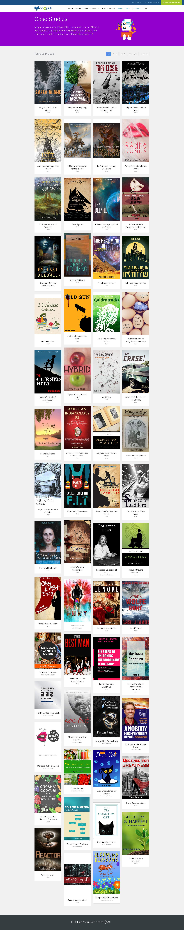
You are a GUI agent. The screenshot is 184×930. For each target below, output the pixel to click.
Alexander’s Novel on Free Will (77, 738)
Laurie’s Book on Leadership (106, 685)
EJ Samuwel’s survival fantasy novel (77, 167)
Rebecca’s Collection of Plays (106, 571)
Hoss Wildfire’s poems (136, 455)
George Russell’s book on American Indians (77, 454)
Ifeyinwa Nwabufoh (48, 568)
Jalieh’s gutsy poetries (77, 900)
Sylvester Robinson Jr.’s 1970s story (135, 398)
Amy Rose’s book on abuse (48, 108)
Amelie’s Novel (77, 626)
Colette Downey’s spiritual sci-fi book (106, 225)
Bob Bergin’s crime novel (136, 283)
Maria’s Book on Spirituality (136, 859)
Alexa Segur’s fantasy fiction (106, 340)
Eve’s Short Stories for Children (106, 792)
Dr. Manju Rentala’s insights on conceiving (136, 340)
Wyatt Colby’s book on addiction (48, 510)
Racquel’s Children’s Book (106, 898)
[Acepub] (43, 8)
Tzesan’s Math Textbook (77, 844)
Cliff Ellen (106, 397)
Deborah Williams (77, 280)
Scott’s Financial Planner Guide (136, 745)
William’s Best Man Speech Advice (77, 680)
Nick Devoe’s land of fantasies (48, 225)
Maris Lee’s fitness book (77, 511)
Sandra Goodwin (48, 341)
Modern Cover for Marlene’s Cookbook (48, 817)
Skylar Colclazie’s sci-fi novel (77, 395)
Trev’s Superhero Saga (136, 803)
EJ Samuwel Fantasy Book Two (106, 167)
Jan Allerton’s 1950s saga (136, 512)
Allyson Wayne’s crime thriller (136, 108)
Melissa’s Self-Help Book (48, 766)
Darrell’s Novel (136, 628)
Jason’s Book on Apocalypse (77, 568)
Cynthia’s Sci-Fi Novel (106, 842)
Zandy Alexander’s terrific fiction (136, 167)
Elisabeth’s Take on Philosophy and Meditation (135, 687)
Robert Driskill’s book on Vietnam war (106, 108)
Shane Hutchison (47, 454)
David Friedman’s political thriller (48, 167)
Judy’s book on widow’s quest (106, 454)
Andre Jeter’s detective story (77, 337)
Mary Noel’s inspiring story (77, 108)
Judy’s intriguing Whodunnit (136, 571)
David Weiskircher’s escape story (47, 398)
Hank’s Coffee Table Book (48, 713)
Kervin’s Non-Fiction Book (106, 741)
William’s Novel (48, 875)
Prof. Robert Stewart (106, 283)
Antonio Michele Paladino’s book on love (135, 225)
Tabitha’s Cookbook (48, 672)
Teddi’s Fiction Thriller (106, 628)
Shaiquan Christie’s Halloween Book (48, 284)
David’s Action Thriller (48, 624)
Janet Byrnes (77, 224)
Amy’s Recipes (77, 788)
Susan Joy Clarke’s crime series (106, 512)
